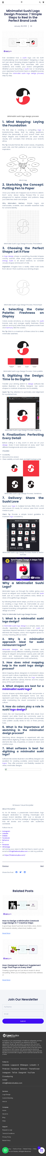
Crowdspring (7, 1076)
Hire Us (4, 1101)
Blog (3, 1117)
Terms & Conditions (8, 1133)
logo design (8, 256)
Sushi (11, 261)
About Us (5, 1114)
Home (4, 1110)
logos (4, 763)
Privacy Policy (6, 1137)
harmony (9, 328)
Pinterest (6, 1069)
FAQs (4, 1121)
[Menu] (22, 2)
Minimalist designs (10, 649)
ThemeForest (34, 1069)
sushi (25, 58)
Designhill (22, 1073)
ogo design (18, 709)
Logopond (15, 1065)
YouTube (31, 1073)
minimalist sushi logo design (15, 626)
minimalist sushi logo (16, 689)
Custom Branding (7, 1098)
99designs (24, 1065)
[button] (16, 872)
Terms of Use (17, 1149)
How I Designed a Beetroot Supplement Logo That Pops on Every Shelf (21, 966)
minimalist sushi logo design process (28, 73)
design (30, 384)
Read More (6, 933)
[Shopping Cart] (43, 2)
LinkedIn (33, 1065)
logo (39, 130)
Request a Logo (7, 1130)
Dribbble (5, 1065)
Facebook (15, 1069)
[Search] (40, 2)
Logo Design (6, 1094)
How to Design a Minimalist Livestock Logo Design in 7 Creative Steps (20, 921)
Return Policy (6, 1140)
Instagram (6, 1073)
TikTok (14, 1073)
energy (5, 261)
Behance (23, 1069)
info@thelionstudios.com (12, 1083)
